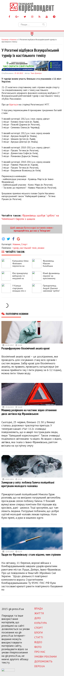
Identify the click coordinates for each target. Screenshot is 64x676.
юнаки (41, 247)
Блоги (38, 632)
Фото (37, 647)
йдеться (13, 104)
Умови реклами (45, 656)
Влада (38, 608)
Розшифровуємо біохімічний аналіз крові (25, 348)
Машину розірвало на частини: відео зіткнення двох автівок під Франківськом (29, 412)
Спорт (24, 244)
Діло (37, 618)
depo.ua (39, 666)
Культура (40, 622)
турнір (15, 247)
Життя (39, 613)
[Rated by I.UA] (8, 670)
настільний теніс (28, 247)
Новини (16, 244)
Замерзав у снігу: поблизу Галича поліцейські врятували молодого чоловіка (27, 484)
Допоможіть (43, 661)
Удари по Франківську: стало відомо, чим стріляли (31, 554)
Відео (38, 642)
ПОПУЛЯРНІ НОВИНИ (17, 314)
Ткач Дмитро (36, 73)
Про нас (39, 651)
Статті (38, 637)
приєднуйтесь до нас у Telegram (32, 230)
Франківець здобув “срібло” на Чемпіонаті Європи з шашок (30, 217)
